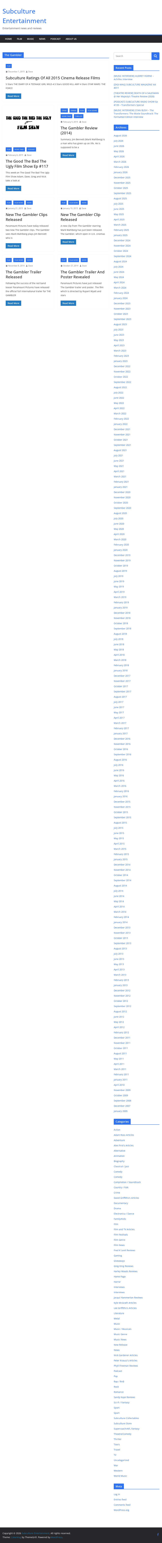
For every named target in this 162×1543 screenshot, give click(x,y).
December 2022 (122, 366)
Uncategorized (121, 1460)
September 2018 (122, 628)
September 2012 (122, 1006)
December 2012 (122, 990)
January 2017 (121, 733)
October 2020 (121, 502)
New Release (120, 1344)
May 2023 (119, 340)
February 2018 (121, 665)
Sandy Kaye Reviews (124, 1397)
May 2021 (119, 465)
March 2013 (120, 974)
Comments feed (122, 1504)
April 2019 (119, 591)
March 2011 (120, 1069)
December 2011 (122, 1037)
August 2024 (120, 261)
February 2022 (121, 418)
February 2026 (121, 166)
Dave (30, 71)
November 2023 (122, 308)
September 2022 (122, 382)
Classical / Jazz (121, 1166)
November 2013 (122, 932)
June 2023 (119, 334)
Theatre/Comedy (122, 1433)
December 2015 (122, 801)
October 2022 (121, 376)
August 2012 (120, 1011)
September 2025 (122, 193)
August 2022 (120, 387)
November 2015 (122, 806)
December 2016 (122, 738)
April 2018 (119, 654)
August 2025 (120, 198)
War (116, 1465)
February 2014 (121, 917)
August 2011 (120, 1053)
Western (118, 1470)
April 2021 (119, 471)
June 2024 (119, 271)
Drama (73, 110)
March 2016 (120, 785)
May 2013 (119, 964)
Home (8, 38)
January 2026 (121, 172)
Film (19, 38)
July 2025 (118, 203)
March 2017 (120, 722)
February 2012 (121, 1032)
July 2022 (118, 392)
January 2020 (121, 549)
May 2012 (119, 1021)
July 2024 (118, 266)
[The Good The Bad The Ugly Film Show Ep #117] (28, 124)
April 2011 (119, 1063)
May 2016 (119, 775)
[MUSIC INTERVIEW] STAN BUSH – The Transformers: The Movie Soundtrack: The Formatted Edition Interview (136, 113)
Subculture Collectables (126, 1418)
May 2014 (119, 901)
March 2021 (120, 476)
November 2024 (122, 245)
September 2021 (122, 444)
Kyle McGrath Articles (125, 1302)
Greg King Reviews (123, 1266)
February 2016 (121, 791)
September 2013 (122, 943)
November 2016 (122, 743)
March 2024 (120, 287)
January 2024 (121, 298)
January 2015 (121, 859)
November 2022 (122, 371)
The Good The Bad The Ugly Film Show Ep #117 (27, 163)
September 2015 (122, 817)
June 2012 (119, 1016)
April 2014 (119, 906)
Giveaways (119, 1260)
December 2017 (122, 675)
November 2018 (122, 618)
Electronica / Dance (124, 1213)
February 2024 (121, 292)
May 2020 (119, 528)
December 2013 (122, 927)
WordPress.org (121, 1510)
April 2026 (119, 156)
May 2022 (119, 403)
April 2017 (119, 717)
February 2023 (121, 355)
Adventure (119, 1140)
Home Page (19, 149)
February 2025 (121, 229)
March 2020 (120, 539)
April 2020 (119, 534)
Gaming (118, 1255)
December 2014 (122, 864)
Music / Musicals (122, 1328)
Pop (116, 1376)
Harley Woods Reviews (125, 1271)
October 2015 (121, 812)
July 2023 (118, 329)
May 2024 (119, 277)
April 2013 (119, 969)
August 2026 (120, 135)
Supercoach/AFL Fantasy (126, 1428)
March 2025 (120, 224)
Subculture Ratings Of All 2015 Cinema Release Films (53, 77)
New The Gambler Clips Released (26, 217)
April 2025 (119, 219)
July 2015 (118, 827)
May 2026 (119, 151)
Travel (117, 1449)
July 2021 (118, 455)
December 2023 (122, 303)
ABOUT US (71, 38)
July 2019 (118, 576)
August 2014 (120, 885)
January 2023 (121, 361)
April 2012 (119, 1027)
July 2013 (118, 953)
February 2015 (121, 854)
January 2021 (121, 486)
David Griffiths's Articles (126, 1197)
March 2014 (120, 911)
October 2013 (121, 938)
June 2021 (119, 460)
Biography (119, 1161)
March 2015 (120, 848)
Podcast (55, 38)
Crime (64, 110)
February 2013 (121, 979)
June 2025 (119, 208)
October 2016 (121, 749)
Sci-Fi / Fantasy (121, 1402)
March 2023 (120, 350)
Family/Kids (120, 1218)
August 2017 (120, 696)
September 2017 (122, 691)
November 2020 (122, 497)
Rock (116, 1386)
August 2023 (120, 324)
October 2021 (121, 439)
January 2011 (121, 1079)
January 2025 (121, 235)
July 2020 (118, 518)
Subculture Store (123, 1423)
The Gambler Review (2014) (79, 130)
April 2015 (119, 843)
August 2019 (120, 570)
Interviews (119, 1287)
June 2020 (119, 523)
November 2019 (122, 560)
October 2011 (121, 1048)
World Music (120, 1475)
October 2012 (121, 1000)
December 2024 (122, 240)
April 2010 (119, 1084)
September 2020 (122, 507)
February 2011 (121, 1074)
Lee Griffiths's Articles (125, 1308)
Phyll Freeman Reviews (126, 1365)
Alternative (119, 1150)
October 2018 (121, 623)
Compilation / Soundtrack (127, 1182)
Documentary (121, 1203)
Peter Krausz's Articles (125, 1360)
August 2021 (120, 450)
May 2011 (119, 1058)
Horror (117, 1281)
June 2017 (119, 707)
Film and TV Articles (124, 1229)
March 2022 (120, 413)
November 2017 (122, 680)
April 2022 (119, 408)
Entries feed (120, 1499)
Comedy (118, 1171)
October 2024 (121, 250)
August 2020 (120, 513)
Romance (119, 1391)
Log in (117, 1494)
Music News (120, 1339)
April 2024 (119, 282)
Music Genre (120, 1334)
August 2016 (120, 759)
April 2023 (119, 345)
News (42, 38)
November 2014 (122, 869)
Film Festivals (121, 1234)
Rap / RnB (119, 1381)
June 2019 (119, 581)
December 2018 (122, 612)
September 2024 (122, 256)
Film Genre (92, 110)
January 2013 (121, 985)
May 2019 (119, 586)
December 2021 (122, 429)
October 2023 (121, 313)
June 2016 (119, 770)
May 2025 (119, 214)
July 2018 (118, 639)
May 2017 (119, 712)
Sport (116, 1407)
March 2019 (120, 597)
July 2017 (118, 701)
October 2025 (121, 187)
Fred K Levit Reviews (124, 1250)
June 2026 (119, 145)
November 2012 (122, 995)
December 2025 (122, 177)
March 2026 (120, 161)
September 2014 (122, 880)
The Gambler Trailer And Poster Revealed (83, 274)
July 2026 (118, 140)
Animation (119, 1155)
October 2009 (121, 1095)
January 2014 (121, 922)
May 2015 (119, 838)
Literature (119, 1313)
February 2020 (121, 544)
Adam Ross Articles (124, 1134)
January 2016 (121, 796)
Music (30, 38)
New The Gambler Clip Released (80, 217)
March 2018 (120, 660)
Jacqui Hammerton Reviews (128, 1297)
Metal (117, 1318)
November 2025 (122, 182)
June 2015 (119, 833)
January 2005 (121, 1111)
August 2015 (120, 822)
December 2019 (122, 555)
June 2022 (119, 397)
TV (115, 1454)
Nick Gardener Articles (126, 1355)
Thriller (78, 116)
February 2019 (121, 602)
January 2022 (121, 423)
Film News (19, 203)
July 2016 (118, 764)
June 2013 (119, 958)
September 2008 (122, 1100)
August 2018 (120, 633)
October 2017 (121, 686)
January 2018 (121, 670)
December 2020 (122, 492)
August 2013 (120, 948)
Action (117, 1129)
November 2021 (122, 434)
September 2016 (122, 754)
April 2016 (119, 780)
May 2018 (119, 649)
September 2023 (122, 319)
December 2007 (122, 1105)
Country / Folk (121, 1187)
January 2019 (121, 607)
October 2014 (121, 875)
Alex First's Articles (124, 1145)
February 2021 (121, 481)
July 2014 (118, 890)
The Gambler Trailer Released (23, 274)
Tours (117, 1444)
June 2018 (119, 644)
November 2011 (122, 1042)
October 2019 (121, 565)
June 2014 (119, 896)
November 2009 (122, 1090)
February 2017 (121, 728)
